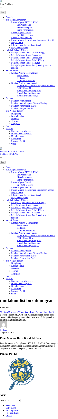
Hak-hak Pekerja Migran (17, 50)
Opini (13, 144)
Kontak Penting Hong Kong (29, 90)
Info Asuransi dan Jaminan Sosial (26, 45)
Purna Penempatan (25, 30)
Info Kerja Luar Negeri (16, 20)
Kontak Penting (13, 70)
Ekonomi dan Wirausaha (22, 131)
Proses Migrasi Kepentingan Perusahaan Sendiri (32, 40)
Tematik (9, 128)
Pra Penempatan (24, 25)
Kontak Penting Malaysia (28, 95)
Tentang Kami (12, 410)
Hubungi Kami (12, 413)
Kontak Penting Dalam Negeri (24, 73)
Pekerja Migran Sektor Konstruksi (26, 55)
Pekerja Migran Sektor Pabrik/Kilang (27, 60)
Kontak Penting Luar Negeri (24, 83)
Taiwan (14, 121)
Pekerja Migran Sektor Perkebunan (26, 58)
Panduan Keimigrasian (21, 101)
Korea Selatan (17, 116)
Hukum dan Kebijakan (21, 133)
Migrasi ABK (17, 42)
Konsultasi (16, 139)
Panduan (9, 98)
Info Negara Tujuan (14, 111)
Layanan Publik (18, 141)
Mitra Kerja (11, 408)
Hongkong (16, 113)
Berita (8, 126)
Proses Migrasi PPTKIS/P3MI (24, 22)
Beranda (9, 17)
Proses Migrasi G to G (21, 32)
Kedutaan (21, 78)
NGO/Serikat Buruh (26, 80)
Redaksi (3, 330)
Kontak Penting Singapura (28, 93)
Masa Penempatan (25, 27)
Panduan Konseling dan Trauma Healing (29, 103)
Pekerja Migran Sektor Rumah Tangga (28, 52)
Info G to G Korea (25, 35)
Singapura (15, 123)
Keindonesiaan (17, 136)
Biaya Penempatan (19, 47)
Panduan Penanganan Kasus (23, 106)
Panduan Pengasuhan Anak (23, 108)
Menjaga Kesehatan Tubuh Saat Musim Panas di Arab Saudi (27, 312)
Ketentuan (10, 405)
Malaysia (15, 118)
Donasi (9, 415)
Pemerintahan (23, 75)
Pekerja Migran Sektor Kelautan (25, 63)
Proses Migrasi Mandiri (21, 37)
